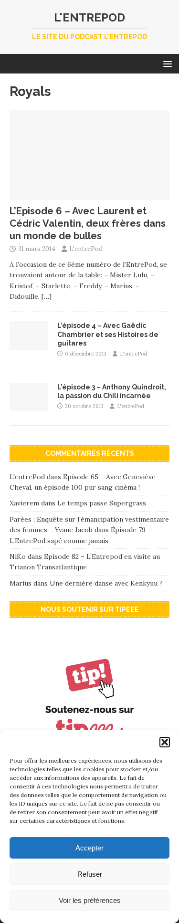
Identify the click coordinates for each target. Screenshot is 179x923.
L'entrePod (86, 249)
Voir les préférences (90, 900)
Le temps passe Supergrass (101, 503)
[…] (47, 296)
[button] (164, 742)
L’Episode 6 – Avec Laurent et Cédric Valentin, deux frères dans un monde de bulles (88, 223)
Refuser (89, 874)
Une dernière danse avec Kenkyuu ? (106, 583)
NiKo (18, 556)
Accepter (89, 848)
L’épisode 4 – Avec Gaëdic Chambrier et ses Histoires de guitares (107, 334)
